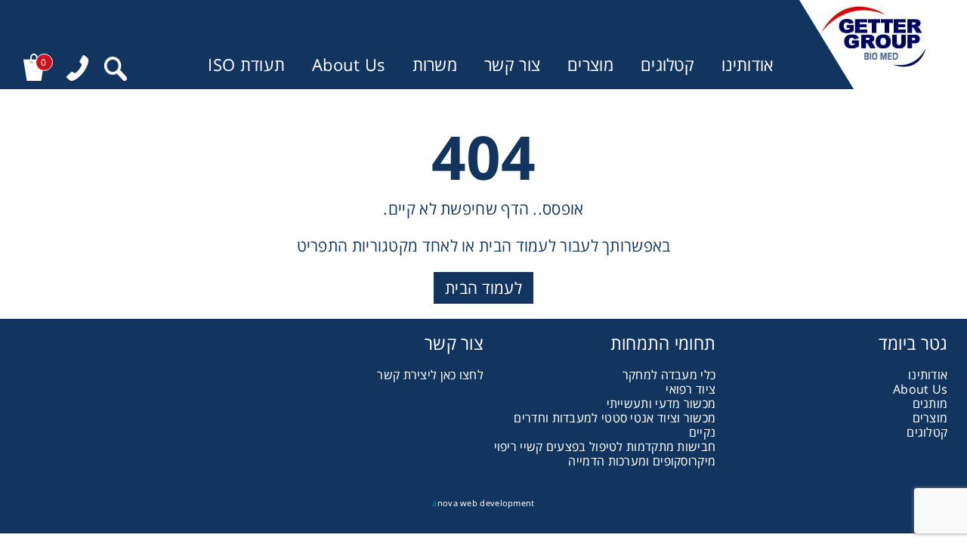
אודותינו (747, 65)
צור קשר (512, 65)
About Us (348, 65)
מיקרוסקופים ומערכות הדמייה (641, 461)
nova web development (483, 502)
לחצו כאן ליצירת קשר (430, 374)
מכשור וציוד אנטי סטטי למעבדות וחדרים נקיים (614, 425)
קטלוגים (667, 65)
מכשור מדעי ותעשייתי (661, 403)
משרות (435, 65)
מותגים (930, 403)
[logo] (873, 44)
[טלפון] (77, 70)
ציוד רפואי (690, 389)
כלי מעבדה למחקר (669, 374)
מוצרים (590, 65)
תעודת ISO (246, 65)
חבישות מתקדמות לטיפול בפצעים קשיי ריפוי (605, 446)
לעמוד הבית (483, 287)
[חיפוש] (115, 71)
